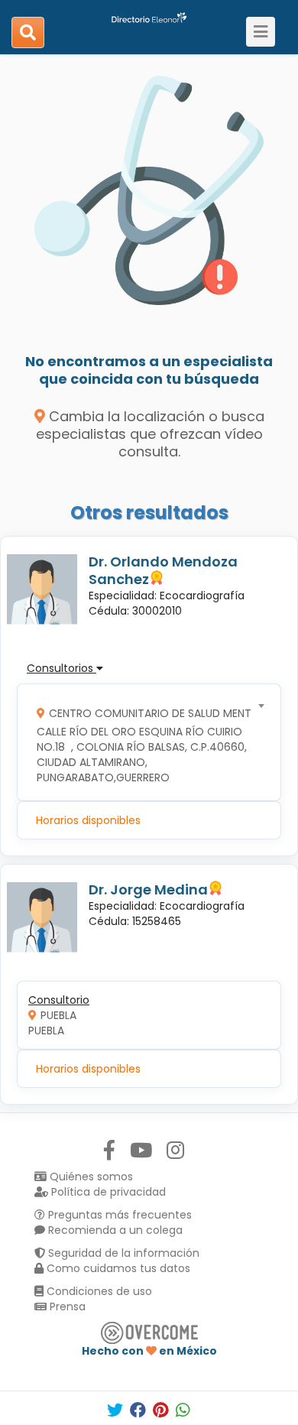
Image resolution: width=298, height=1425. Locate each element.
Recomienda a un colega (114, 1230)
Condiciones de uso (98, 1291)
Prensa (66, 1306)
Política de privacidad (107, 1191)
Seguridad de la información (122, 1253)
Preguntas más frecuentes (118, 1214)
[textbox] (144, 742)
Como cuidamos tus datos (117, 1268)
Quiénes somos (90, 1176)
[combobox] (144, 742)
